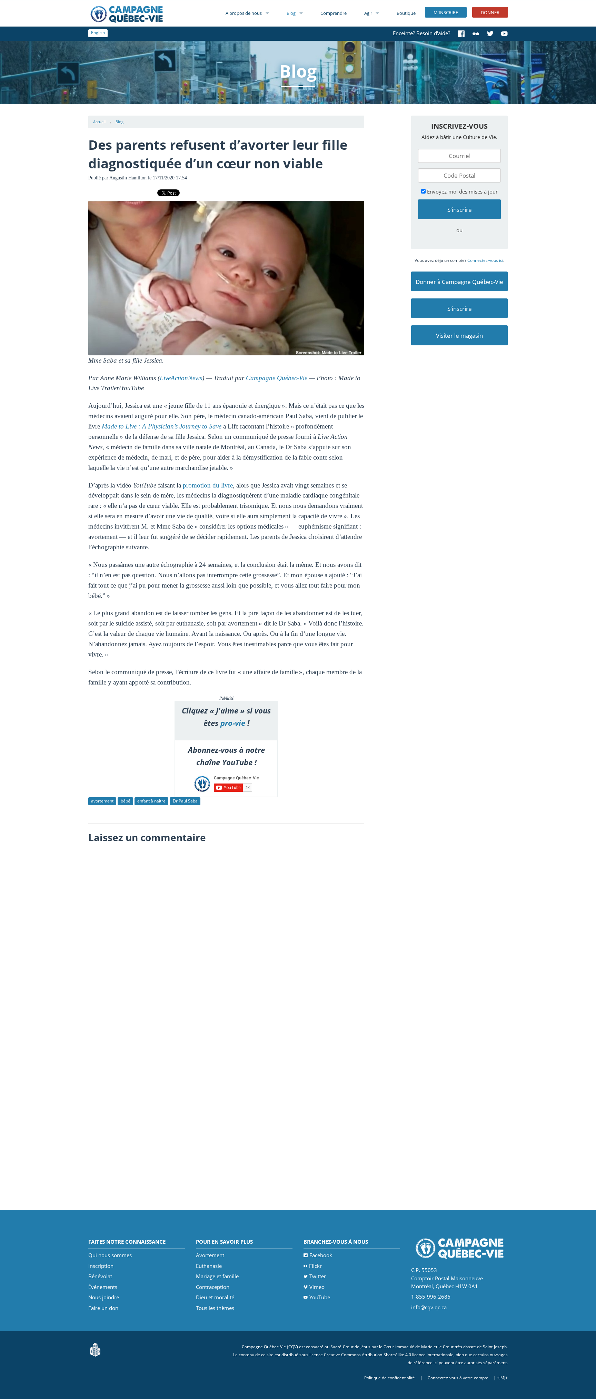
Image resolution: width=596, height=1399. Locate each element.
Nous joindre (103, 1297)
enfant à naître (151, 801)
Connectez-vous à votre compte (458, 1377)
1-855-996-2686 (430, 1296)
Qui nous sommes (110, 1255)
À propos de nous (244, 13)
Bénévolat (100, 1276)
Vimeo (317, 1286)
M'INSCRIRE (446, 12)
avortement (102, 801)
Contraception (212, 1286)
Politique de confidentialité (389, 1377)
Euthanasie (209, 1265)
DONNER (490, 12)
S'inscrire (459, 309)
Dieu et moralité (215, 1297)
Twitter (317, 1276)
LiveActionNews (181, 378)
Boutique (406, 13)
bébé (125, 801)
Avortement (210, 1255)
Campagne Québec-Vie (276, 378)
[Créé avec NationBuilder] (95, 1349)
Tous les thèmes (215, 1307)
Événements (102, 1286)
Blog (291, 13)
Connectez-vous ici (485, 260)
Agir (368, 13)
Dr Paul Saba (185, 801)
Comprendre (333, 13)
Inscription (100, 1265)
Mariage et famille (217, 1276)
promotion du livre (208, 485)
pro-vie (232, 723)
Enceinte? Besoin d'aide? (421, 33)
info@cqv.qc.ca (429, 1307)
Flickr (315, 1265)
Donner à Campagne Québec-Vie (459, 282)
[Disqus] (226, 933)
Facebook (320, 1255)
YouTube (319, 1297)
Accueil (99, 121)
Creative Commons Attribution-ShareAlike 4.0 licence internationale (389, 1354)
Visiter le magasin (459, 335)
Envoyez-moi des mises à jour (462, 191)
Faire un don (103, 1307)
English (98, 33)
